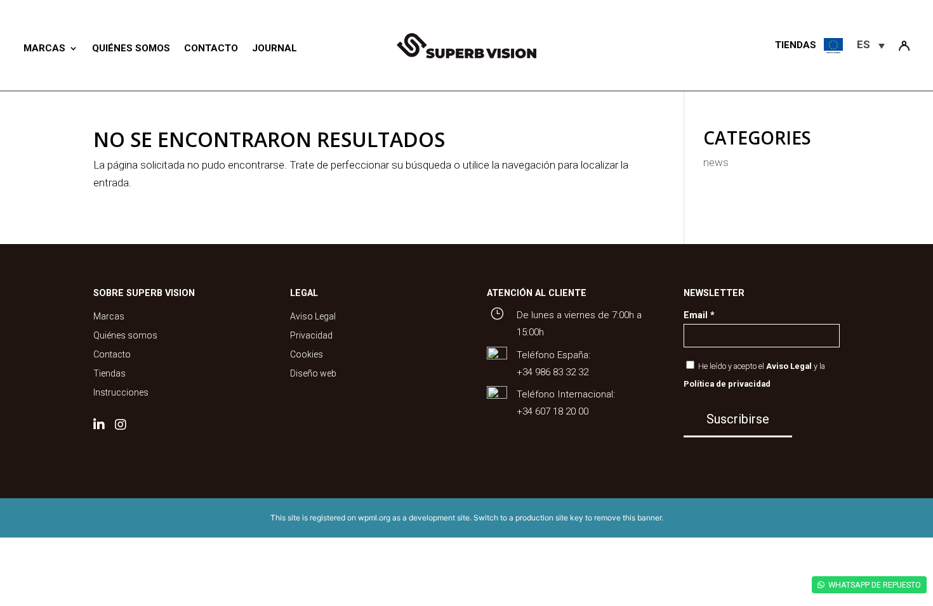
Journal (274, 48)
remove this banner (627, 517)
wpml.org (374, 517)
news (716, 162)
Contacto (211, 48)
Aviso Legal (313, 316)
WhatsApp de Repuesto (874, 585)
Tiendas (109, 373)
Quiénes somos (131, 48)
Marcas (44, 48)
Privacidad (311, 335)
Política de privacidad (727, 384)
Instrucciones (121, 392)
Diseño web (313, 373)
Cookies (306, 354)
